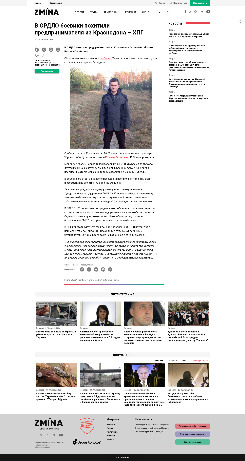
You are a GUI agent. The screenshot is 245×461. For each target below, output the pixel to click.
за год (185, 360)
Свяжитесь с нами (193, 442)
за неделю (158, 360)
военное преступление (83, 264)
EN (168, 12)
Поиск (162, 3)
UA (159, 12)
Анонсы (146, 12)
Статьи (94, 12)
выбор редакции (200, 360)
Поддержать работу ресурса (192, 426)
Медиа (37, 3)
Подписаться (180, 3)
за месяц (172, 360)
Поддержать (200, 3)
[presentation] (39, 374)
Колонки (130, 12)
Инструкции (111, 12)
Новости (78, 12)
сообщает (106, 58)
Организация (56, 3)
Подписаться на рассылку (192, 434)
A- (44, 56)
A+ (37, 56)
